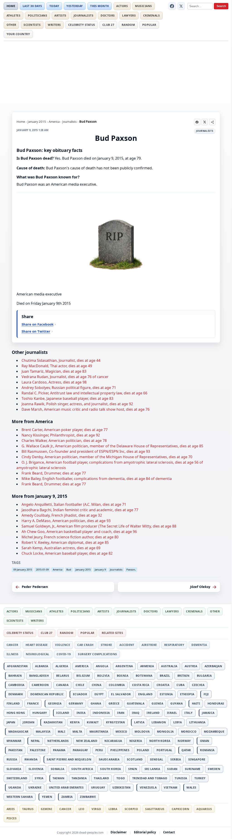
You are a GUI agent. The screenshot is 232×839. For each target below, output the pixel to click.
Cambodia (16, 685)
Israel (172, 713)
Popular (149, 25)
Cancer (12, 645)
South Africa (82, 769)
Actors (122, 6)
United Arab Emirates (66, 787)
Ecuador (80, 694)
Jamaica (208, 713)
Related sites (112, 633)
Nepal (35, 741)
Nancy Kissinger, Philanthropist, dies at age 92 (61, 435)
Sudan (172, 769)
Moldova (142, 732)
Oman (204, 741)
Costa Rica (140, 685)
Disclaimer (119, 832)
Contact (169, 832)
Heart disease (37, 645)
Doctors (108, 15)
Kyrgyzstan (115, 722)
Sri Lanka (152, 769)
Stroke (106, 645)
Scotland (135, 759)
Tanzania (79, 778)
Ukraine (34, 787)
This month (99, 6)
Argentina (124, 666)
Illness (13, 654)
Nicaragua (113, 741)
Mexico (121, 732)
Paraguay (80, 750)
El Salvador (121, 694)
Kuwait (93, 722)
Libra (113, 809)
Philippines (119, 750)
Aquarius (204, 809)
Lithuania (197, 722)
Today (54, 6)
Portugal (164, 750)
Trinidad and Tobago (149, 778)
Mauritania (98, 732)
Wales (191, 787)
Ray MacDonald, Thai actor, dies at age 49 (57, 365)
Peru (99, 750)
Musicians (143, 6)
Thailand (101, 778)
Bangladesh (39, 676)
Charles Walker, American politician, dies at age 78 (64, 440)
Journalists (83, 15)
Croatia (163, 685)
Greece (114, 703)
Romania (207, 750)
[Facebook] (172, 6)
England (145, 694)
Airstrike (149, 645)
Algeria (62, 666)
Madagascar (18, 732)
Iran (121, 713)
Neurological (37, 654)
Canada (62, 685)
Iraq (135, 713)
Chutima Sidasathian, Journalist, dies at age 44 (61, 360)
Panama (59, 750)
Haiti (196, 703)
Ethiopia (187, 694)
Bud (68, 569)
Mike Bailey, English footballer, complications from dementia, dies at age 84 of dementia (97, 478)
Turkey (200, 778)
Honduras (216, 703)
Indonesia (101, 713)
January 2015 (37, 122)
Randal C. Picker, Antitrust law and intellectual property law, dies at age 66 (84, 393)
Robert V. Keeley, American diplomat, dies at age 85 (65, 542)
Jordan (28, 722)
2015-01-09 (42, 569)
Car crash (85, 645)
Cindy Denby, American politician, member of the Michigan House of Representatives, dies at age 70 (107, 456)
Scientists (32, 25)
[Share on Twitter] (204, 122)
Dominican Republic (47, 694)
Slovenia (36, 769)
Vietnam (170, 787)
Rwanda (31, 759)
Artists (60, 15)
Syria (39, 778)
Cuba (180, 685)
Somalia (57, 769)
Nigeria (135, 741)
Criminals (151, 15)
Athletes (14, 15)
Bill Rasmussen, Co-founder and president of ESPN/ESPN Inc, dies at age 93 (86, 451)
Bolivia (103, 676)
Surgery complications (97, 654)
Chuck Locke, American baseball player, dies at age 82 (67, 553)
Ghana (96, 703)
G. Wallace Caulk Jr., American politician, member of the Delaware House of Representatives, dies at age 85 (112, 445)
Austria (191, 666)
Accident (126, 645)
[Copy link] (212, 122)
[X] (181, 6)
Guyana (176, 703)
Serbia (175, 759)
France (33, 703)
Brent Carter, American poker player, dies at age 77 (65, 429)
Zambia (67, 797)
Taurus (28, 809)
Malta (77, 732)
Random (128, 25)
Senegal (156, 759)
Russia (12, 759)
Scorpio (131, 809)
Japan (11, 722)
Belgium (83, 676)
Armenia (147, 666)
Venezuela (148, 787)
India (81, 713)
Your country (18, 34)
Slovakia (14, 769)
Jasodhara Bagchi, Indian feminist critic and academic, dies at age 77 (80, 509)
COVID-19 (64, 654)
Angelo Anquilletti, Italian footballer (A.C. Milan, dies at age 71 (74, 504)
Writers (54, 25)
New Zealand (86, 741)
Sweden (214, 769)
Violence (62, 645)
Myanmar (14, 741)
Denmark (15, 694)
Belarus (62, 676)
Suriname (193, 769)
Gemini (46, 809)
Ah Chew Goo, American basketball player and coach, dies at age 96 (79, 531)
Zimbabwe (88, 797)
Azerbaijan (213, 666)
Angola (102, 666)
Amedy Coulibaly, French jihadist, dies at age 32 (62, 515)
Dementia (199, 645)
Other (11, 25)
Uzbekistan (121, 787)
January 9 (100, 569)
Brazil (165, 676)
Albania (41, 666)
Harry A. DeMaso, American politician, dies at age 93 (66, 520)
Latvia (139, 722)
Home (11, 6)
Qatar (186, 750)
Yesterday (74, 6)
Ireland (153, 713)
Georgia (54, 703)
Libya (177, 722)
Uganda (14, 787)
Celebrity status (81, 25)
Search (221, 6)
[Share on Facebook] (197, 122)
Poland (143, 750)
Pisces (12, 818)
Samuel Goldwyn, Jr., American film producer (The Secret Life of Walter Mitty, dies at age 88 (99, 526)
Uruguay (98, 787)
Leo (81, 809)
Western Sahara (20, 797)
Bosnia (122, 676)
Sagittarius (154, 809)
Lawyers (129, 15)
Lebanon (159, 722)
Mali (61, 732)
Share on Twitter (36, 331)
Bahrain (15, 676)
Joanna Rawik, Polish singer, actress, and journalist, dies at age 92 (77, 403)
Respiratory (174, 645)
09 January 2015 (22, 569)
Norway (184, 741)
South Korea (110, 769)
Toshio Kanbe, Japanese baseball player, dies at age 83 (67, 398)
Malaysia (43, 732)
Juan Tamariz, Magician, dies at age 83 (54, 371)
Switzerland (17, 778)
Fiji (206, 694)
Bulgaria (204, 676)
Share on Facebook (37, 324)
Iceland (62, 713)
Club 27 (108, 25)
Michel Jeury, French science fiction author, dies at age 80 (70, 537)
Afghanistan (17, 666)
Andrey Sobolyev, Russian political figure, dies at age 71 (69, 387)
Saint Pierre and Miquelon (69, 759)
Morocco (188, 732)
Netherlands (58, 741)
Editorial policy (145, 832)
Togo (120, 778)
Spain (132, 769)
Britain (183, 676)
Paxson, (131, 569)
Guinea (157, 703)
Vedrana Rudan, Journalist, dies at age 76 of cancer (65, 376)
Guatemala (135, 703)
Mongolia (165, 732)
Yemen (47, 797)
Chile (80, 685)
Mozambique (214, 732)
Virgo (96, 809)
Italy (188, 713)
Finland (13, 703)
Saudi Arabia (109, 759)
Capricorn (180, 809)
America (54, 122)
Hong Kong (16, 713)
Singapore (196, 759)
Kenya (75, 722)
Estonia (166, 694)
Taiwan (58, 778)
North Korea (159, 741)
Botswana (144, 676)
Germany (76, 703)
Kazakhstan (53, 722)
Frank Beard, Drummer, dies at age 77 (54, 473)
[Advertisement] (116, 75)
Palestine (38, 750)
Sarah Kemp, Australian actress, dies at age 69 (61, 547)
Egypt (99, 694)
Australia (169, 666)
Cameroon (40, 685)
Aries (11, 809)
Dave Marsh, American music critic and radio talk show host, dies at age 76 (86, 409)
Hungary (39, 713)
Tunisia (181, 778)
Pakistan (15, 750)
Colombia (117, 685)
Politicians (37, 15)
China (96, 685)
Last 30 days (32, 6)
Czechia (198, 685)
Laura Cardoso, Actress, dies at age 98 (54, 382)
